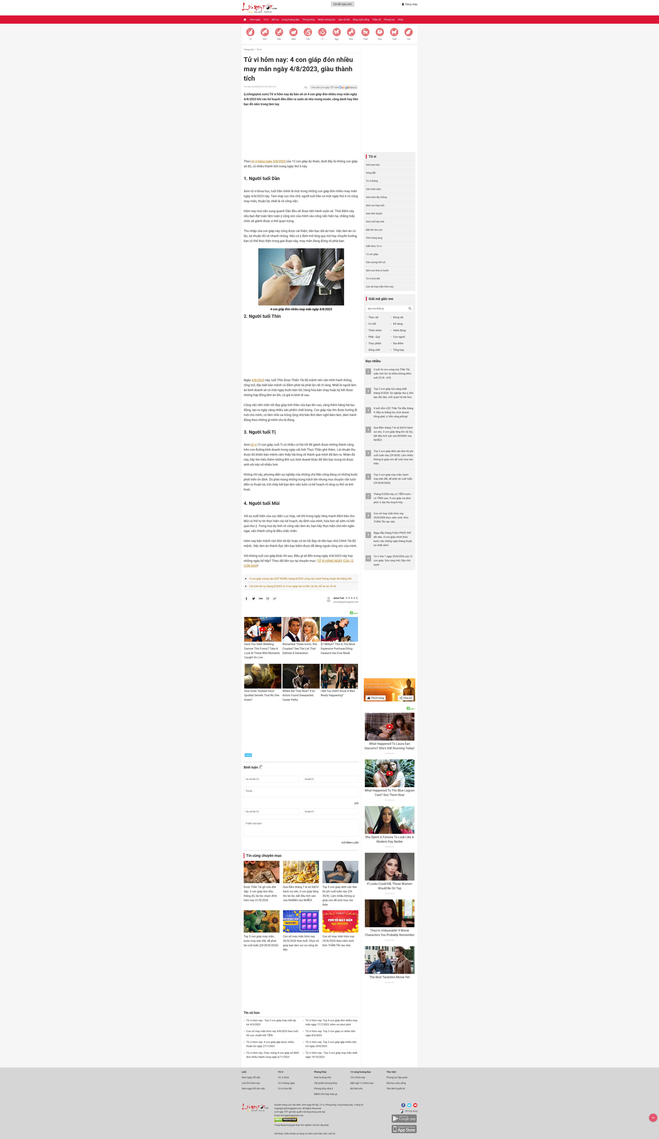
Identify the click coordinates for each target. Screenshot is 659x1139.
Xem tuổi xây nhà (375, 221)
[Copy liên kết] (274, 599)
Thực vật (373, 317)
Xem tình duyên (374, 213)
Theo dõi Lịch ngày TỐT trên (325, 87)
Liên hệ (331, 1133)
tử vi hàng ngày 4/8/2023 (268, 161)
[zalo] (261, 599)
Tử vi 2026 (283, 1077)
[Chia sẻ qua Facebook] (246, 599)
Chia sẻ (407, 697)
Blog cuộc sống (361, 19)
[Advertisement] (294, 128)
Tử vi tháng (372, 181)
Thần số (376, 19)
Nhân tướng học (326, 19)
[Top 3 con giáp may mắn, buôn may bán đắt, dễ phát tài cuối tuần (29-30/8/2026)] (262, 921)
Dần (279, 39)
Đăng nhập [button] (411, 4)
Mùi (351, 39)
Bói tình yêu (356, 1088)
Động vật (398, 317)
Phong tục (389, 19)
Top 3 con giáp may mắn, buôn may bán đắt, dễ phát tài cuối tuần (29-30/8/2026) (261, 941)
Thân (365, 39)
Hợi (408, 39)
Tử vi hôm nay (357, 1077)
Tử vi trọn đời (373, 278)
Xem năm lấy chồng (376, 197)
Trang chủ (248, 49)
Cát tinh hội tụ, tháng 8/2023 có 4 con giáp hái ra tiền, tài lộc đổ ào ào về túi (292, 586)
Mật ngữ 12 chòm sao (362, 1083)
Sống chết (374, 349)
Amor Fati (338, 598)
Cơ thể (372, 323)
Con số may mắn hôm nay (380, 286)
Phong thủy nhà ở (323, 1088)
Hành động (399, 330)
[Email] (267, 599)
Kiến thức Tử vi (374, 246)
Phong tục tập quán (397, 1077)
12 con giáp (372, 254)
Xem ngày (255, 19)
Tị (322, 39)
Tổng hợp (398, 349)
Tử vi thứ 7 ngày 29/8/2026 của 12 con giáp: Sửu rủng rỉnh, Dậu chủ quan (393, 560)
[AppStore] (404, 1132)
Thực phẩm (374, 343)
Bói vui (275, 19)
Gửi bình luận (350, 842)
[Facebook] (402, 1106)
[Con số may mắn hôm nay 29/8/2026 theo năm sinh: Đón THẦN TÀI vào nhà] (340, 921)
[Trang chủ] (245, 19)
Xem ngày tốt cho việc (253, 1088)
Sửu (265, 39)
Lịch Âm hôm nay (251, 1083)
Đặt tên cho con (374, 229)
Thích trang (377, 697)
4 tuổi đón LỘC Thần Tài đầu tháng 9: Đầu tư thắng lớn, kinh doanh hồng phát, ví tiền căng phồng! (393, 412)
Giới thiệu (278, 1133)
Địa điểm (398, 343)
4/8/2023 (258, 380)
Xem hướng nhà (322, 1077)
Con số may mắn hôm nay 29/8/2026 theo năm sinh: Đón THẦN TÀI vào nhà (338, 941)
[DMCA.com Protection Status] (285, 1121)
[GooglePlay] (404, 1122)
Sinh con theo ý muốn (377, 270)
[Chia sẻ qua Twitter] (253, 599)
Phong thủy (309, 19)
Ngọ (337, 39)
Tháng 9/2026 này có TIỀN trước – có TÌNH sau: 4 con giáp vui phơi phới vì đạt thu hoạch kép (393, 498)
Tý (250, 39)
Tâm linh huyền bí (395, 1088)
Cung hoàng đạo (290, 19)
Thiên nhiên (375, 330)
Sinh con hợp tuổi (375, 205)
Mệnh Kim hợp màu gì (325, 1094)
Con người (399, 336)
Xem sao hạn (373, 164)
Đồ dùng (398, 323)
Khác (400, 19)
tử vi (253, 444)
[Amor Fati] (329, 599)
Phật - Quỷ (374, 336)
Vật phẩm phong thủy (325, 1083)
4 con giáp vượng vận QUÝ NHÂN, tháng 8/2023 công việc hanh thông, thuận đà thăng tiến (300, 578)
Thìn (308, 39)
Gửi (356, 803)
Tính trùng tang (374, 237)
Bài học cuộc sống (396, 1083)
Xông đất (371, 172)
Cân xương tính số (375, 262)
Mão (293, 39)
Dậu (380, 39)
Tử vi (266, 19)
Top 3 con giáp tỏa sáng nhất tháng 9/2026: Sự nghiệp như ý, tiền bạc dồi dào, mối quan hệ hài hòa (393, 393)
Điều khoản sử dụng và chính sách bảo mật (306, 1133)
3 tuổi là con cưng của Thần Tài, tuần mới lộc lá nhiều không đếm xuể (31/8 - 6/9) (392, 373)
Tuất (394, 39)
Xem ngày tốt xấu (251, 1077)
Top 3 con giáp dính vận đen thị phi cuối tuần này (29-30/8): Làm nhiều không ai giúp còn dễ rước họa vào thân (339, 895)
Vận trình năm (373, 189)
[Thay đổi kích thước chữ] (305, 87)
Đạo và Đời (344, 19)
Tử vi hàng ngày (286, 1083)
